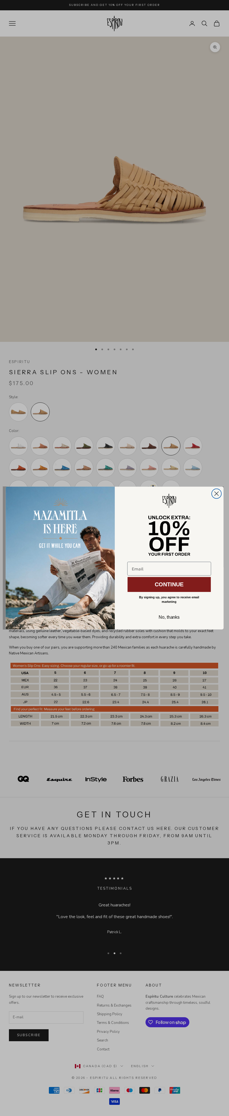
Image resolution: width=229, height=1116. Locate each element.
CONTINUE (169, 584)
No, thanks (169, 617)
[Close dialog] (216, 494)
